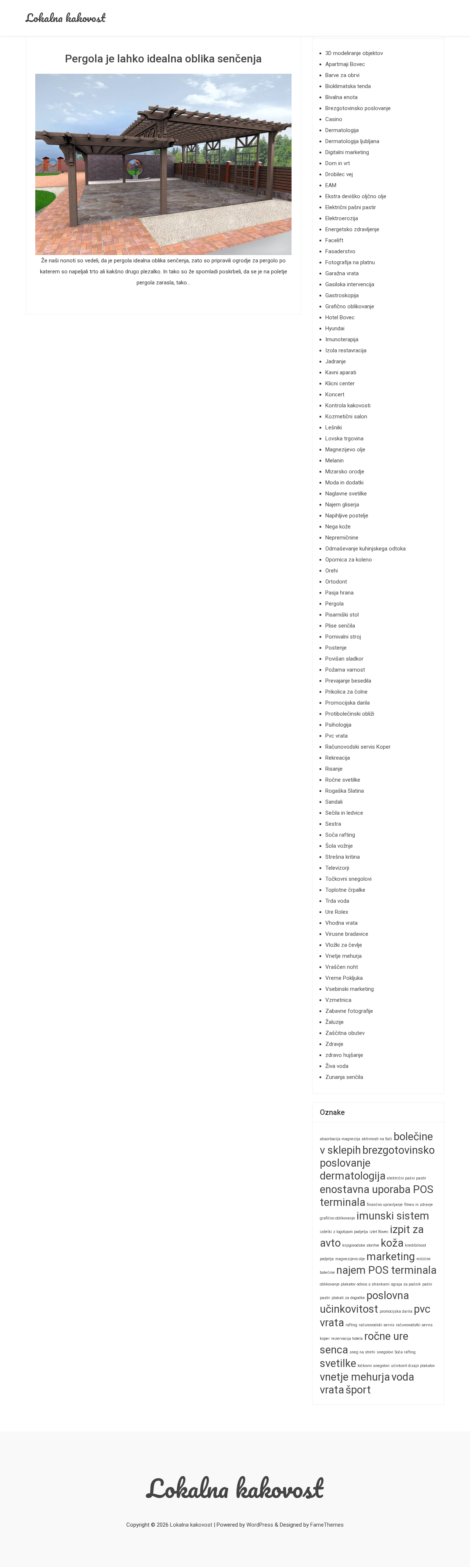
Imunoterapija (341, 339)
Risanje (334, 769)
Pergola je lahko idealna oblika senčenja (163, 58)
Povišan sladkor (344, 658)
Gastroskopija (342, 295)
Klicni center (340, 383)
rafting (351, 1325)
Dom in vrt (337, 163)
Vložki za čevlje (343, 945)
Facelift (334, 240)
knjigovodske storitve (360, 1245)
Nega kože (338, 526)
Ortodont (336, 581)
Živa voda (336, 1066)
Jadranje (335, 361)
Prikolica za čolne (346, 691)
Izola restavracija (345, 350)
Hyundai (334, 328)
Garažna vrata (342, 273)
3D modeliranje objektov (354, 53)
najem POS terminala (386, 1270)
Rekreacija (337, 758)
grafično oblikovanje (337, 1218)
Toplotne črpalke (345, 890)
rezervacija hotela (347, 1338)
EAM (330, 185)
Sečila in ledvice (344, 813)
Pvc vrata (336, 735)
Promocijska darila (347, 702)
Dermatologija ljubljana (352, 141)
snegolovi (385, 1352)
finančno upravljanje (385, 1204)
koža (392, 1243)
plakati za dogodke (348, 1297)
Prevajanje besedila (348, 680)
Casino (333, 119)
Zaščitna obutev (345, 1033)
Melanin (334, 460)
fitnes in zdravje (418, 1204)
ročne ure (386, 1336)
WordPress (259, 1524)
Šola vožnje (339, 846)
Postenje (336, 647)
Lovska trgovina (344, 438)
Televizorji (337, 868)
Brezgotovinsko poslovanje (358, 108)
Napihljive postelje (346, 515)
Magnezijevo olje (345, 449)
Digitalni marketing (347, 152)
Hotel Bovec (340, 317)
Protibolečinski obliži (349, 713)
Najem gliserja (342, 504)
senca (334, 1350)
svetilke (338, 1363)
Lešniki (333, 427)
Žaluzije (334, 1022)
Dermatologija (342, 130)
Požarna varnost (345, 669)
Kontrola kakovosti (347, 405)
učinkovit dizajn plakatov (413, 1365)
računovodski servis (376, 1325)
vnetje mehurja (355, 1377)
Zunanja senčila (344, 1077)
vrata (332, 1390)
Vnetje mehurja (343, 956)
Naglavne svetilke (346, 493)
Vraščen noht (341, 967)
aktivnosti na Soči (377, 1139)
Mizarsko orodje (344, 471)
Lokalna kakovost (65, 18)
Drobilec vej (339, 174)
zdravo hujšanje (344, 1055)
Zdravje (334, 1044)
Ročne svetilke (342, 780)
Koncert (334, 394)
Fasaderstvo (340, 251)
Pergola (334, 603)
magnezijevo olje (350, 1259)
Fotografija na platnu (350, 262)
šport (358, 1390)
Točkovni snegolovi (348, 879)
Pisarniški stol (342, 614)
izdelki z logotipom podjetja (344, 1231)
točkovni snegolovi (374, 1365)
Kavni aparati (340, 372)
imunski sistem (393, 1216)
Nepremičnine (341, 537)
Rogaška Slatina (344, 791)
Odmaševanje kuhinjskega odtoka (365, 548)
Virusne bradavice (346, 934)
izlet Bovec (378, 1231)
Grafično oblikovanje (349, 306)
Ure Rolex (336, 912)
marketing (390, 1256)
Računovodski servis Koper (358, 746)
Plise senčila (340, 625)
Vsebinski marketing (349, 989)
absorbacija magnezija (340, 1139)
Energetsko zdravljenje (352, 229)
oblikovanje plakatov (337, 1284)
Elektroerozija (341, 218)
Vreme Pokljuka (344, 978)
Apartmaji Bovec (345, 64)
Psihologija (338, 724)
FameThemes (327, 1524)
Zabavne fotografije (349, 1011)
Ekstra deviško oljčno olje (355, 196)
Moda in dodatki (344, 482)
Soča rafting (340, 835)
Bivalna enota (341, 97)
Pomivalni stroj (343, 636)
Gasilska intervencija (349, 284)
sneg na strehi (362, 1352)
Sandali (334, 802)
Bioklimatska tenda (348, 86)
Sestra (333, 824)
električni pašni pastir (406, 1178)
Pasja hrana (339, 592)
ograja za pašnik (406, 1284)
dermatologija (353, 1176)
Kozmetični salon (346, 416)
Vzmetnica (338, 1000)
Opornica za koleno (348, 559)
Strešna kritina (342, 857)
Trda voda (337, 901)
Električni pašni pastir (350, 207)
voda (402, 1377)
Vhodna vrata (341, 923)
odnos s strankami (373, 1284)
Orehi (331, 570)
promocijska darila (396, 1311)
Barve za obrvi (342, 75)
